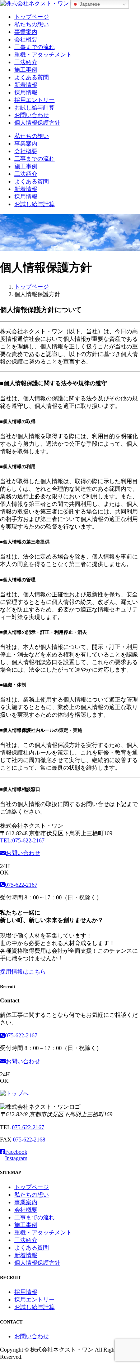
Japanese (89, 4)
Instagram (16, 1158)
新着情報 (25, 85)
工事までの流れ (34, 47)
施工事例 (25, 70)
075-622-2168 (29, 1139)
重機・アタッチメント (43, 55)
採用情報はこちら (23, 972)
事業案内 (25, 32)
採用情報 (25, 92)
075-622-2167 (21, 885)
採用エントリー (34, 100)
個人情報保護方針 (37, 123)
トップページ (31, 17)
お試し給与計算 (34, 107)
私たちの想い (31, 24)
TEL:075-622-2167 (22, 840)
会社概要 (25, 39)
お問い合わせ (31, 115)
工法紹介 (25, 62)
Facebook (16, 1152)
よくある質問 (31, 77)
